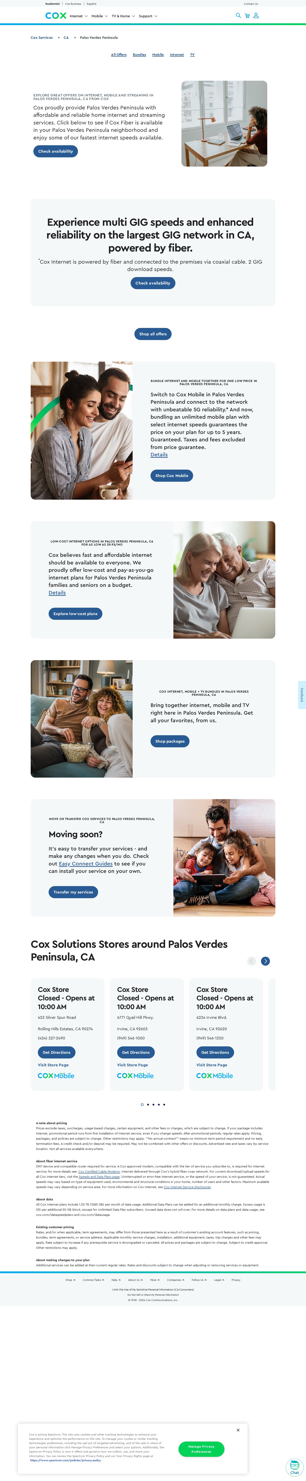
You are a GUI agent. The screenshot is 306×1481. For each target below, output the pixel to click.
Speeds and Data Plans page (99, 1176)
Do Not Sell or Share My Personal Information (153, 1295)
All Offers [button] (119, 54)
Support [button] (145, 16)
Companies (174, 1280)
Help (114, 1280)
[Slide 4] (159, 1104)
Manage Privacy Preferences (201, 1449)
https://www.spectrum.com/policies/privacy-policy (65, 1460)
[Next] (265, 961)
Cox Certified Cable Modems (99, 1171)
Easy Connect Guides (86, 864)
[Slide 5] (164, 1104)
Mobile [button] (97, 16)
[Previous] (251, 961)
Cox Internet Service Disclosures (187, 1187)
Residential (52, 3)
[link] (55, 151)
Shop (69, 1280)
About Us (134, 1280)
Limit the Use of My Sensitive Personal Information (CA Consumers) (153, 1289)
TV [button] (192, 54)
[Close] (238, 1430)
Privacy (236, 1280)
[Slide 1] (142, 1104)
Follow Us (197, 1280)
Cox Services (42, 37)
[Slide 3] (153, 1104)
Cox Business (73, 3)
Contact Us (251, 3)
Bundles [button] (139, 54)
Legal (217, 1280)
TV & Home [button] (121, 16)
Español (91, 3)
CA (66, 37)
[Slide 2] (148, 1104)
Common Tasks (92, 1280)
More (153, 1280)
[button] (238, 15)
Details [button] (159, 455)
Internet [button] (76, 16)
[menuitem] (79, 17)
